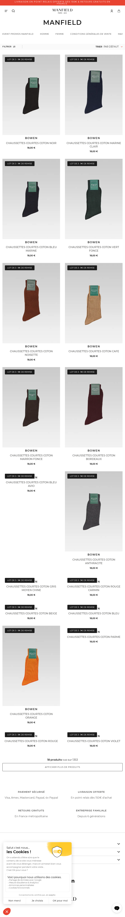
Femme (60, 34)
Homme (44, 34)
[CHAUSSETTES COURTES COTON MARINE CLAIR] (94, 95)
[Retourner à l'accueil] (62, 11)
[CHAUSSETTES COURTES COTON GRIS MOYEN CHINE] (31, 577)
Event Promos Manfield (18, 34)
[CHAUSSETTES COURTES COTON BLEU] (94, 603)
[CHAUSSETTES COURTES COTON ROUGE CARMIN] (94, 577)
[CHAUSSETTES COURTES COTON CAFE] (94, 303)
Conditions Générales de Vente (90, 34)
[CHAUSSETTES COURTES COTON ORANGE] (31, 666)
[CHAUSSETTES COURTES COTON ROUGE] (31, 731)
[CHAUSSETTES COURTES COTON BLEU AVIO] (31, 472)
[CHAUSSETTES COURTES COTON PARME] (94, 627)
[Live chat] (117, 908)
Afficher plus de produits (62, 767)
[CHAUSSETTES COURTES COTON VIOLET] (94, 731)
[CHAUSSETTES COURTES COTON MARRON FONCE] (31, 407)
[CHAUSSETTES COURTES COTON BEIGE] (31, 603)
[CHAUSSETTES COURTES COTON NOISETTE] (31, 303)
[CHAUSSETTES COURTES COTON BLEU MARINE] (31, 199)
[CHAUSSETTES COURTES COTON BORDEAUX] (94, 407)
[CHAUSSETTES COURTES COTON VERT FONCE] (94, 199)
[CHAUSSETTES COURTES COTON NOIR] (31, 95)
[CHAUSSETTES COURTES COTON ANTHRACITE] (94, 511)
